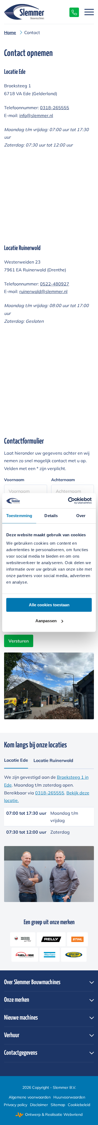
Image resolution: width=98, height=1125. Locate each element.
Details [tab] (51, 515)
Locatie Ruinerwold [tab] (53, 760)
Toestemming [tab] (19, 515)
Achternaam (63, 479)
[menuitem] (86, 12)
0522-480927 (54, 284)
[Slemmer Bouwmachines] (40, 12)
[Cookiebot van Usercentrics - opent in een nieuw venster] (69, 500)
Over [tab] (80, 515)
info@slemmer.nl (36, 115)
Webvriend (72, 1114)
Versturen (18, 641)
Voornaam (14, 479)
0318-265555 (54, 107)
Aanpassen (46, 620)
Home (10, 32)
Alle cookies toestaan (49, 605)
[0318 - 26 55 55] (71, 12)
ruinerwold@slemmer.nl (43, 291)
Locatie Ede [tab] (16, 760)
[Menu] (86, 12)
